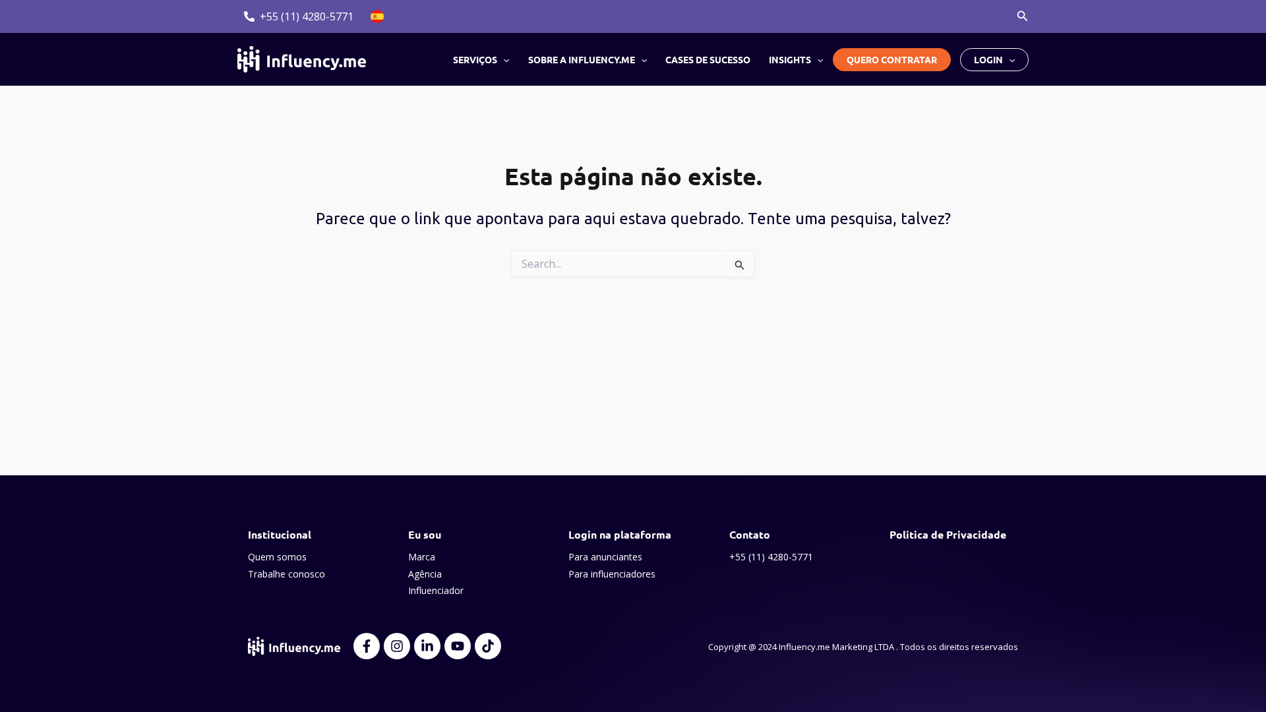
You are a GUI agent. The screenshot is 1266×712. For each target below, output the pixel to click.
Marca (421, 556)
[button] (1023, 16)
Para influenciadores (611, 574)
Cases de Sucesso (707, 59)
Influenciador (436, 590)
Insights (790, 59)
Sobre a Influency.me (581, 59)
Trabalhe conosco (286, 574)
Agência (425, 574)
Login (988, 59)
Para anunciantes (605, 556)
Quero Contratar (892, 59)
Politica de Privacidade (947, 534)
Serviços (475, 59)
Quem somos (277, 556)
